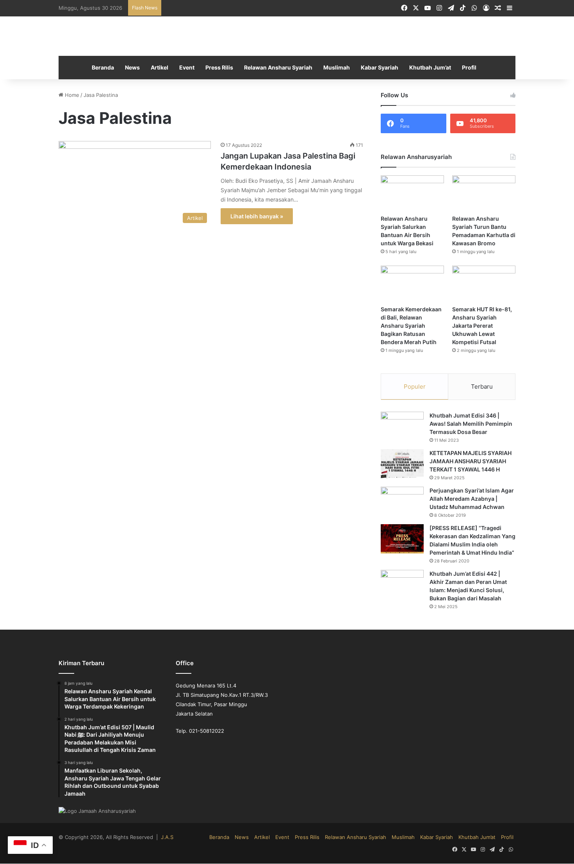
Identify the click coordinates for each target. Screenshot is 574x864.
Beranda (108, 68)
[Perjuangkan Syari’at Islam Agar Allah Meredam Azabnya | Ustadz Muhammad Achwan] (402, 502)
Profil (464, 68)
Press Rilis (222, 68)
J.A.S (156, 830)
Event (190, 68)
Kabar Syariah (377, 68)
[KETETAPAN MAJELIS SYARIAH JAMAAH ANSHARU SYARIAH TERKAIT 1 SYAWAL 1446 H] (402, 464)
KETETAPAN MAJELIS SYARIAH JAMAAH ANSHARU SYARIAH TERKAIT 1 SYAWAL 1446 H (469, 462)
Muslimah (335, 68)
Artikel (163, 68)
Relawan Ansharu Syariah (279, 68)
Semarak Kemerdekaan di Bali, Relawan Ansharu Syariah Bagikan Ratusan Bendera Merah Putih (412, 326)
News (137, 68)
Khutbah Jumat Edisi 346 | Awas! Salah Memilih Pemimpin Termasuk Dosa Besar (471, 424)
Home (70, 96)
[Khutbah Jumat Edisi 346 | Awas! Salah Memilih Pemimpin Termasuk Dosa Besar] (402, 427)
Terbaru (482, 387)
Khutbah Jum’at (426, 68)
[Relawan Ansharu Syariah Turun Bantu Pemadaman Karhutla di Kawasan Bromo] (483, 194)
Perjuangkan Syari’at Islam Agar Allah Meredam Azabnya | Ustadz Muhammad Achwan (472, 499)
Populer (414, 387)
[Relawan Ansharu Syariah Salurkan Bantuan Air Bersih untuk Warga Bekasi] (412, 194)
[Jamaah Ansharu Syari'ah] (287, 36)
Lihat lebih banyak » (255, 217)
